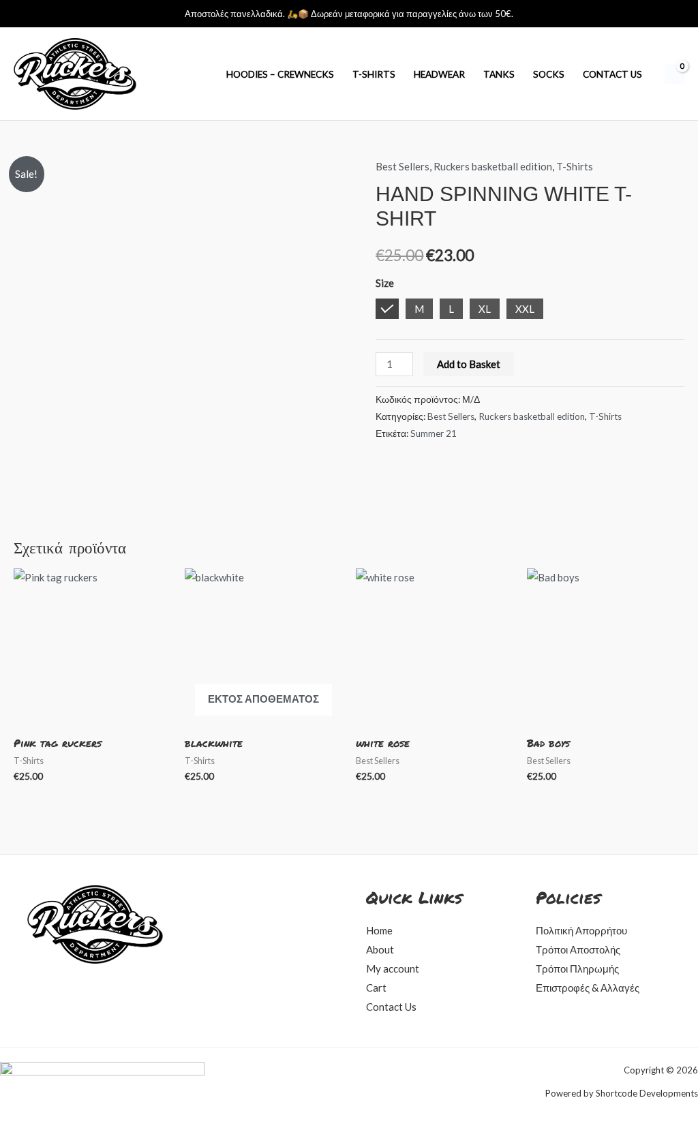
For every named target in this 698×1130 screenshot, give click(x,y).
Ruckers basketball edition (493, 166)
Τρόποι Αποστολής (578, 949)
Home (379, 930)
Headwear (439, 74)
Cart (376, 987)
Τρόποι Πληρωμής (577, 968)
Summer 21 (433, 433)
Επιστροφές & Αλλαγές (587, 987)
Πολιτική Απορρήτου (581, 930)
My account (392, 968)
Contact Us (612, 74)
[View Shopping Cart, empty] (674, 74)
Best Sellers (402, 166)
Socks (548, 74)
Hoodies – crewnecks (280, 74)
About (380, 949)
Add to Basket (468, 364)
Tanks (499, 74)
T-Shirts (373, 74)
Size (385, 283)
